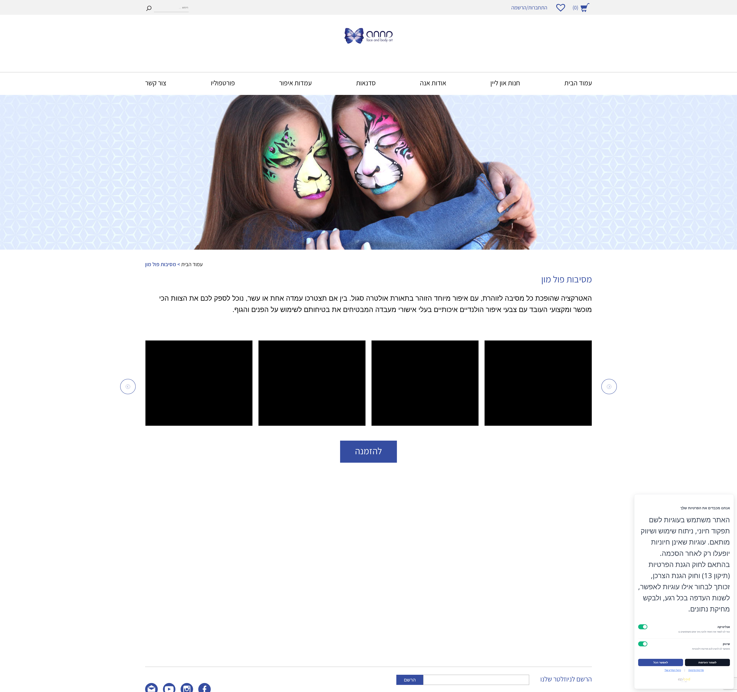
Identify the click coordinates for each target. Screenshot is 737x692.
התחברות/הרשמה (529, 7)
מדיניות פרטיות (696, 670)
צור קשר (155, 82)
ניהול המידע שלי (672, 670)
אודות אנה (433, 82)
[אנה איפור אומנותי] (368, 41)
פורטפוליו (223, 82)
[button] (128, 386)
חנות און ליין (505, 82)
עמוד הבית (578, 82)
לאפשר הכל (661, 662)
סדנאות (366, 82)
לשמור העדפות (707, 662)
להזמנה (368, 451)
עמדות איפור (295, 82)
